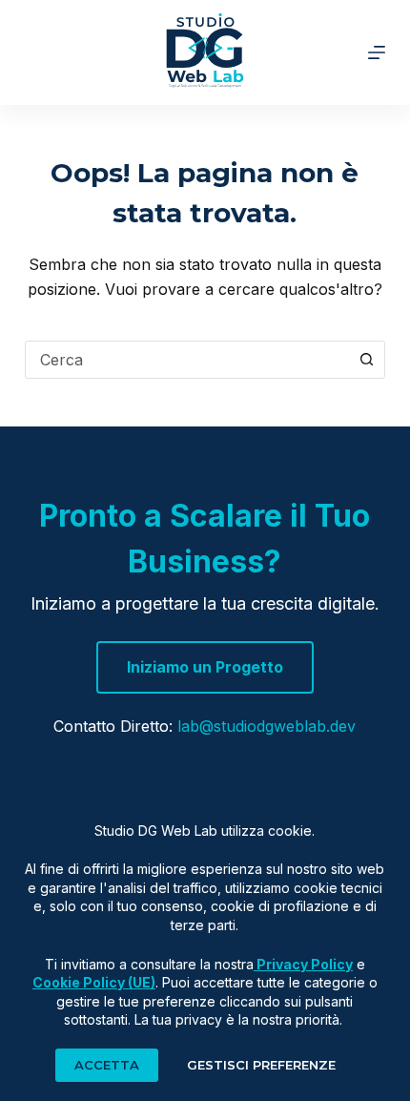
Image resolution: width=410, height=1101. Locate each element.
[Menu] (376, 52)
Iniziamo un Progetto (205, 666)
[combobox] (187, 360)
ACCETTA (106, 1064)
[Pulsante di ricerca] (366, 360)
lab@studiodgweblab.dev (266, 726)
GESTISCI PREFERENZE (261, 1064)
